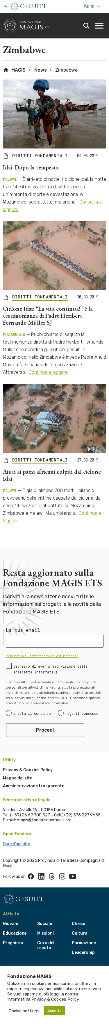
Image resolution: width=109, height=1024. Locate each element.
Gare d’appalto (16, 843)
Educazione (14, 933)
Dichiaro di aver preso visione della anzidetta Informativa (50, 669)
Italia (90, 6)
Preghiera (13, 942)
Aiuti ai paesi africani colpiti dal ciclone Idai (52, 475)
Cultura (80, 933)
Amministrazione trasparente (33, 786)
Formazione (84, 942)
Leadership (83, 952)
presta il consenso (32, 713)
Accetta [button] (54, 1011)
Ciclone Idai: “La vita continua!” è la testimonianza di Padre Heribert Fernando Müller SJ (48, 315)
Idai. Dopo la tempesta (31, 167)
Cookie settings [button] (24, 1011)
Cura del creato (45, 945)
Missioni (45, 933)
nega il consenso (82, 713)
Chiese (78, 923)
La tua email (23, 630)
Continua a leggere (48, 372)
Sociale (44, 923)
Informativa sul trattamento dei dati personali (42, 656)
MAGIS (18, 70)
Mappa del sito (18, 778)
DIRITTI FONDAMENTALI (40, 155)
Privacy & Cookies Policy (28, 769)
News (40, 70)
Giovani (10, 923)
